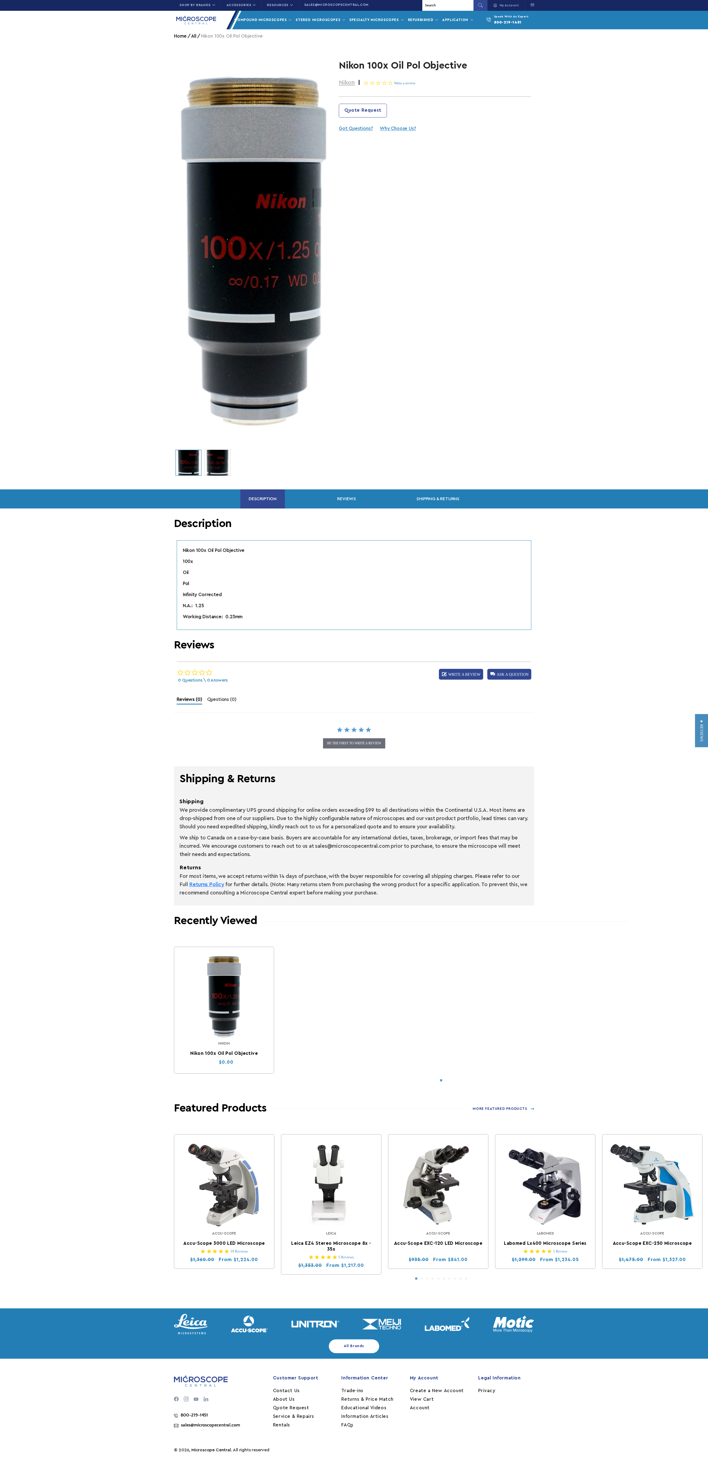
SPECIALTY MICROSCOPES (374, 20)
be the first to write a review (354, 743)
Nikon (347, 82)
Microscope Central (211, 1450)
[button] (531, 4)
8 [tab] (455, 1279)
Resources (277, 5)
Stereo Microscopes (318, 20)
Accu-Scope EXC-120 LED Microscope (438, 1243)
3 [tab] (427, 1279)
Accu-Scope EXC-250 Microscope (652, 1243)
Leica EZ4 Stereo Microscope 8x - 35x (331, 1246)
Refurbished (421, 20)
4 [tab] (433, 1279)
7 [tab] (449, 1279)
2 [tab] (422, 1279)
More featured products (500, 1108)
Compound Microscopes (261, 20)
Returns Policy (206, 884)
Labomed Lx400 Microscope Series (545, 1243)
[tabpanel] (224, 1010)
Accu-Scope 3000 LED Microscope (224, 1243)
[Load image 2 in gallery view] (217, 463)
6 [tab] (444, 1279)
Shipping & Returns (438, 499)
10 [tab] (466, 1279)
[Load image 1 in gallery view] (188, 463)
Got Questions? (356, 128)
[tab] (189, 701)
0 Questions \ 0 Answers (203, 680)
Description (263, 499)
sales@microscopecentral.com (336, 4)
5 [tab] (438, 1279)
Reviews (346, 499)
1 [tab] (441, 1080)
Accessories (239, 5)
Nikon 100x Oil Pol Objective (224, 1053)
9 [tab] (460, 1279)
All (193, 36)
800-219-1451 (508, 22)
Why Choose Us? (398, 128)
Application (455, 20)
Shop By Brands (194, 5)
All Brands (354, 1346)
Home (180, 36)
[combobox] (448, 5)
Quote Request (362, 110)
